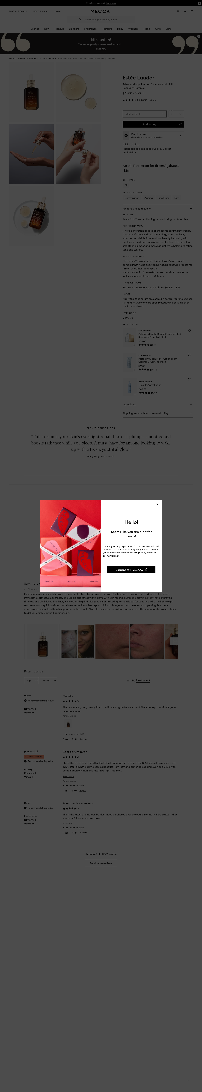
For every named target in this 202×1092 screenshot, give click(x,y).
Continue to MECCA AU (129, 569)
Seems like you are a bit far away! (131, 534)
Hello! (131, 522)
